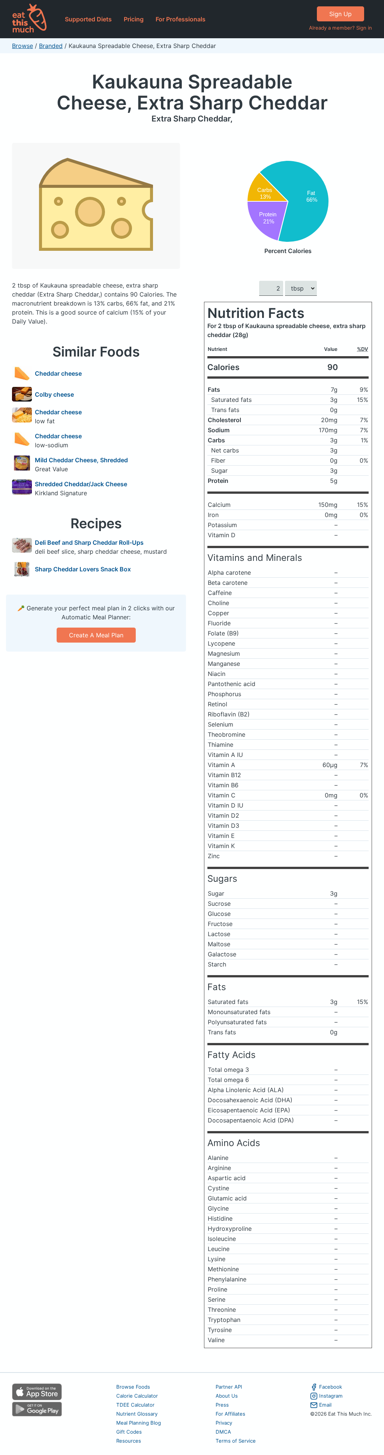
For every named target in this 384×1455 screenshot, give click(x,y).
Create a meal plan (96, 635)
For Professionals (181, 19)
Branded (51, 45)
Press (222, 1405)
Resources (128, 1441)
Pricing (134, 19)
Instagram (331, 1396)
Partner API (229, 1387)
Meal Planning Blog (138, 1423)
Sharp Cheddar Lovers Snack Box (83, 569)
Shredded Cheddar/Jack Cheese (81, 484)
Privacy (224, 1423)
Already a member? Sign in (340, 28)
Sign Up (340, 14)
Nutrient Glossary (137, 1414)
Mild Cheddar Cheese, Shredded (81, 460)
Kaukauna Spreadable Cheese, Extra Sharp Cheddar (192, 92)
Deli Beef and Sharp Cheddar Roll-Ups (89, 542)
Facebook (330, 1387)
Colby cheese (54, 394)
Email (325, 1405)
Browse (22, 45)
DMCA (223, 1432)
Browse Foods (133, 1387)
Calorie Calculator (137, 1396)
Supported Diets (88, 19)
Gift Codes (129, 1432)
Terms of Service (236, 1441)
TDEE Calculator (135, 1405)
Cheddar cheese (58, 373)
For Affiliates (230, 1414)
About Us (227, 1396)
